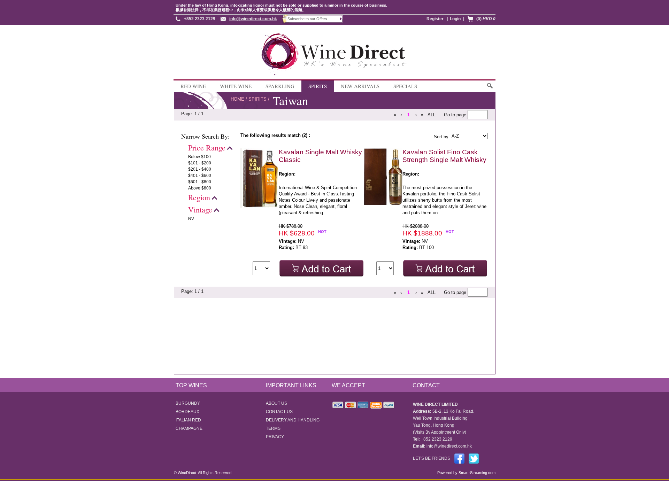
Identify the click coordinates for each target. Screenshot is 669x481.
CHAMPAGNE (189, 428)
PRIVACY (275, 436)
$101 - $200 (199, 163)
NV (191, 218)
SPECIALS (405, 86)
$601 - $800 (199, 181)
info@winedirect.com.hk (253, 18)
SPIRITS (317, 86)
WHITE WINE (236, 86)
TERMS (273, 428)
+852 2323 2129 (199, 18)
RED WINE (193, 86)
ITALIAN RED (188, 420)
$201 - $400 (199, 169)
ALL (432, 114)
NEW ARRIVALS (360, 86)
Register (435, 18)
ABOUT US (276, 403)
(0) (485, 18)
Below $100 (199, 156)
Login (455, 18)
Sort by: (442, 136)
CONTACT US (279, 411)
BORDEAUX (187, 411)
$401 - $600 (199, 175)
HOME (237, 99)
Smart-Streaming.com (476, 473)
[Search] (489, 89)
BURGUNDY (188, 403)
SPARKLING (280, 86)
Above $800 (199, 188)
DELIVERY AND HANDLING (293, 420)
